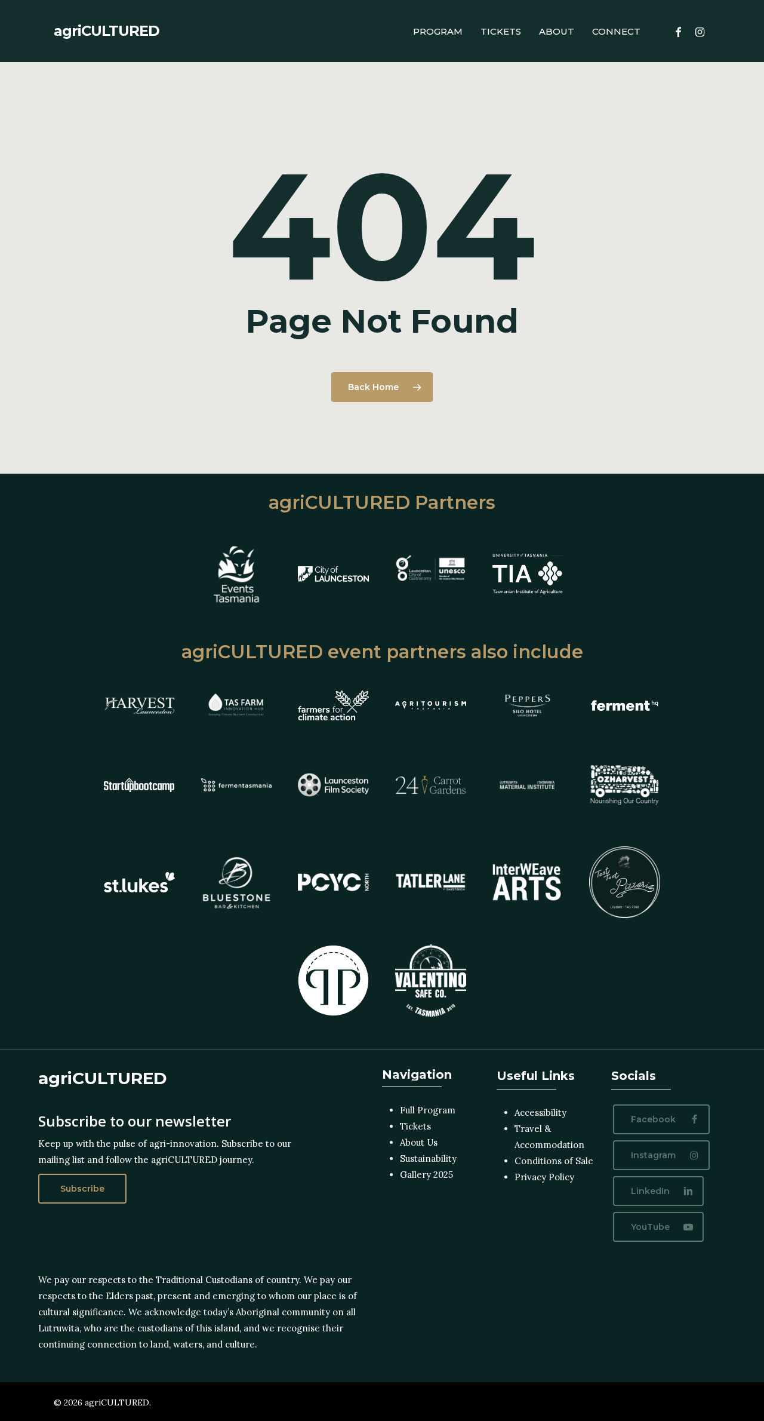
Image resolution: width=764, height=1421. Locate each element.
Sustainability (428, 1158)
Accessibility (540, 1112)
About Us (419, 1142)
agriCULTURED (106, 31)
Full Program (427, 1110)
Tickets (415, 1126)
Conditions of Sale (554, 1161)
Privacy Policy (544, 1177)
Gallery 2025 (426, 1174)
